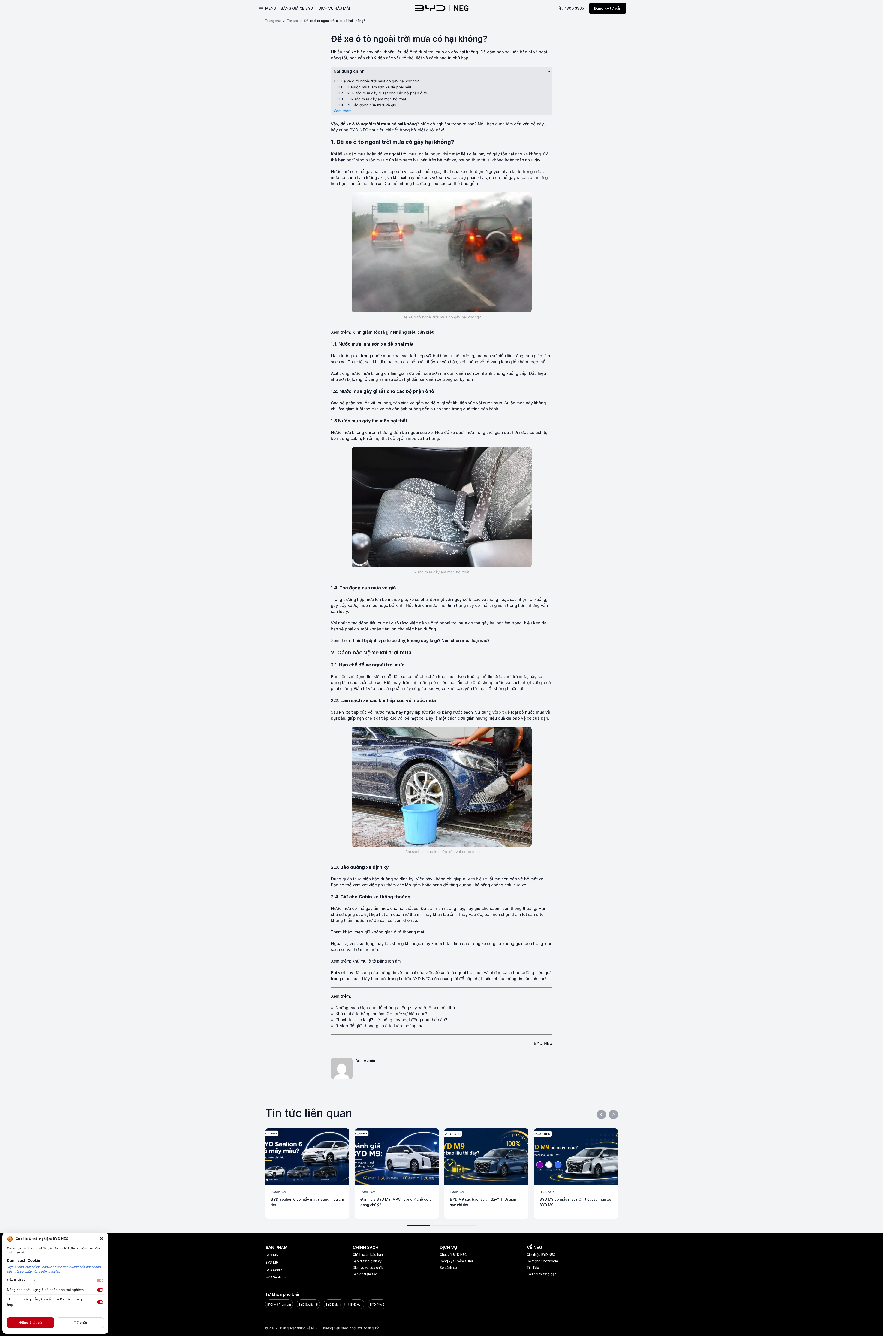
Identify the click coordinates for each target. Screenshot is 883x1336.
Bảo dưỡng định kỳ (367, 1261)
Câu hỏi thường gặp (542, 1274)
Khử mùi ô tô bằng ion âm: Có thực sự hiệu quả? (381, 1013)
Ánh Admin (365, 1060)
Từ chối (80, 1322)
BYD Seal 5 (274, 1270)
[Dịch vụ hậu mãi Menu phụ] (359, 8)
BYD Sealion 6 (276, 1277)
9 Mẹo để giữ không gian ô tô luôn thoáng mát (380, 1025)
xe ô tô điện (472, 171)
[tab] (418, 1225)
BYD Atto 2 (377, 1304)
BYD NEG (359, 129)
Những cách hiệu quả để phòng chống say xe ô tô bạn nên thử (395, 1007)
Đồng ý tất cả (30, 1322)
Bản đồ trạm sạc (365, 1274)
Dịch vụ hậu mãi (334, 8)
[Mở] (267, 8)
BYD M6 (272, 1255)
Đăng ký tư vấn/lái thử (456, 1261)
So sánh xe (448, 1267)
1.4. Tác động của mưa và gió (370, 105)
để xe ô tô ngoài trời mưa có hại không (378, 123)
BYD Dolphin (334, 1304)
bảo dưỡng (425, 629)
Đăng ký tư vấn (607, 8)
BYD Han (356, 1304)
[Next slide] (613, 1114)
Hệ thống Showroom (542, 1261)
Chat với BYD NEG (453, 1255)
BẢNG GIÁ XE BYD (297, 8)
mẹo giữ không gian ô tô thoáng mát (389, 932)
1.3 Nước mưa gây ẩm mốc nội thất (375, 99)
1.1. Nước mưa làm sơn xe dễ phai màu (378, 87)
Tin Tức (533, 1267)
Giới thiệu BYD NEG (541, 1255)
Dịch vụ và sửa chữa (368, 1267)
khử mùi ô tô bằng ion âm (376, 961)
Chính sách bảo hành (369, 1255)
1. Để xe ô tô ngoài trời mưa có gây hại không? (378, 81)
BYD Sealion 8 (308, 1304)
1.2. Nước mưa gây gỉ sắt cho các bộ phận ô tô (386, 93)
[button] (101, 1238)
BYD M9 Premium (279, 1304)
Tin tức (292, 21)
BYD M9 (272, 1262)
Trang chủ (273, 21)
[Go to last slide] (601, 1114)
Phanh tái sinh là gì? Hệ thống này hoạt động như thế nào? (391, 1019)
